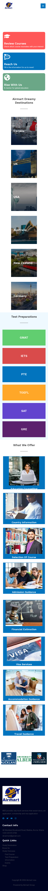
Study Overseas (8, 851)
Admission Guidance (24, 592)
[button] (4, 758)
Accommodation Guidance (24, 699)
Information (10, 860)
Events (7, 863)
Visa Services (24, 664)
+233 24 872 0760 (9, 833)
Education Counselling (24, 488)
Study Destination (9, 845)
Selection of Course (24, 557)
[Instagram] (15, 818)
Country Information (24, 522)
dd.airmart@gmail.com (11, 836)
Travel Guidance (24, 733)
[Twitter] (7, 818)
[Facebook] (3, 818)
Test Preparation (11, 857)
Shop (4, 866)
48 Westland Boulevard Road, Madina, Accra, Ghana (23, 830)
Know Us (6, 848)
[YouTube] (11, 818)
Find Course (10, 854)
